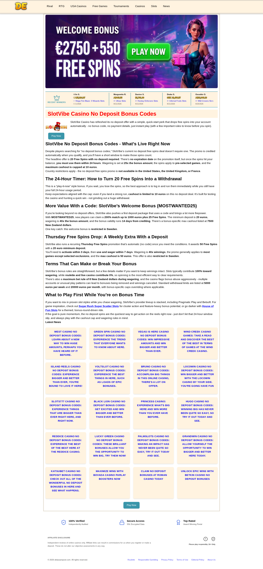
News (166, 6)
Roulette (131, 560)
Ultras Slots (117, 101)
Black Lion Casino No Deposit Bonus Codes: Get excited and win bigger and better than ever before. (109, 409)
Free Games (99, 6)
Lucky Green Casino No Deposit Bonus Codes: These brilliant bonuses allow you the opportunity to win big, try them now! (109, 446)
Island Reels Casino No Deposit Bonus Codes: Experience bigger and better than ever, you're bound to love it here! (65, 376)
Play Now (56, 136)
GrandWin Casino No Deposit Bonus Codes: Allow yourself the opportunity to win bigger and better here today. (197, 446)
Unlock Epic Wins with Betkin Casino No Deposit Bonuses (197, 475)
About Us (212, 560)
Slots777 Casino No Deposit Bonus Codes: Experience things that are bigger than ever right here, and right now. (66, 411)
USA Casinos (78, 6)
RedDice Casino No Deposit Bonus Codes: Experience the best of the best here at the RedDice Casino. (66, 444)
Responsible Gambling (148, 560)
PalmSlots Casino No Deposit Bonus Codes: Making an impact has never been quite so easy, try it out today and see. (153, 446)
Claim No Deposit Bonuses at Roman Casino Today (153, 475)
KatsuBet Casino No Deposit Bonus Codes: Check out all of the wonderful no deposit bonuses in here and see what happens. (65, 481)
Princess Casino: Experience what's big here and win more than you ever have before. (153, 409)
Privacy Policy (167, 560)
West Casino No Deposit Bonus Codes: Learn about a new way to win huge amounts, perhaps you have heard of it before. (65, 343)
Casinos (140, 6)
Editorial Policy (197, 560)
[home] (22, 10)
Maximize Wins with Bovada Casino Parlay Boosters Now (109, 475)
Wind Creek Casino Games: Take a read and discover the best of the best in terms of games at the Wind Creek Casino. (197, 341)
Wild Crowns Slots (202, 101)
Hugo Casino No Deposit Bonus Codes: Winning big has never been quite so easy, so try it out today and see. (197, 411)
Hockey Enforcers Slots (144, 101)
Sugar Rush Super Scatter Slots (99, 306)
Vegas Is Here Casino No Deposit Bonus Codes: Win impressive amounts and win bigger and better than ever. (153, 341)
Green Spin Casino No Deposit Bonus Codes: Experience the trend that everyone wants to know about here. (109, 339)
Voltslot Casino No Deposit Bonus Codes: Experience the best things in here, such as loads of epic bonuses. (109, 376)
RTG (61, 6)
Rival (50, 6)
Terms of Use (182, 560)
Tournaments (121, 6)
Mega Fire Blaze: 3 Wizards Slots (86, 101)
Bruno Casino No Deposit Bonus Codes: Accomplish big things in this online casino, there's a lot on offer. (153, 376)
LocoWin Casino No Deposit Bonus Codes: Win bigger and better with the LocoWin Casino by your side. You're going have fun (197, 376)
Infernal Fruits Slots (174, 101)
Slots (154, 6)
